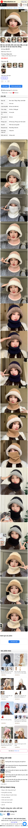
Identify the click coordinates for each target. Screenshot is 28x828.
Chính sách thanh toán (6, 802)
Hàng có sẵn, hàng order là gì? (9, 55)
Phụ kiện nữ (9, 8)
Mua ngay (5, 86)
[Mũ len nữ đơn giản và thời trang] (20, 732)
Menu (4, 4)
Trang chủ (2, 8)
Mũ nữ (15, 8)
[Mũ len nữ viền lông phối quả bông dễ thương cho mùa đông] (7, 732)
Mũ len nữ (21, 8)
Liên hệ (3, 804)
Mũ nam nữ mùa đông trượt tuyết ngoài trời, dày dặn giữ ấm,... (20, 721)
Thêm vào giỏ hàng (16, 86)
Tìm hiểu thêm (14, 90)
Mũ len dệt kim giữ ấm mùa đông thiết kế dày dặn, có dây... (20, 697)
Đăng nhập (23, 1)
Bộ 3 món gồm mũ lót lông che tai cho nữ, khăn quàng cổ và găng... (20, 673)
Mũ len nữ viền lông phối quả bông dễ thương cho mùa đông (7, 745)
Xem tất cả (3, 784)
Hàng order (9, 54)
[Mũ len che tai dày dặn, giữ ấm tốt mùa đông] (7, 684)
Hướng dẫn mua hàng (6, 792)
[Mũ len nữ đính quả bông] (7, 708)
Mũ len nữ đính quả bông (6, 719)
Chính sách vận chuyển (7, 799)
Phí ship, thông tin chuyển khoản (9, 795)
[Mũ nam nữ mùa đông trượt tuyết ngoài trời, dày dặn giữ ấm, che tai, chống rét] (20, 708)
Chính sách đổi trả (5, 797)
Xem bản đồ (14, 822)
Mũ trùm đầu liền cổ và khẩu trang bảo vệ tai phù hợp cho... (7, 673)
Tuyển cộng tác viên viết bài (11, 808)
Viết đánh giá (14, 641)
